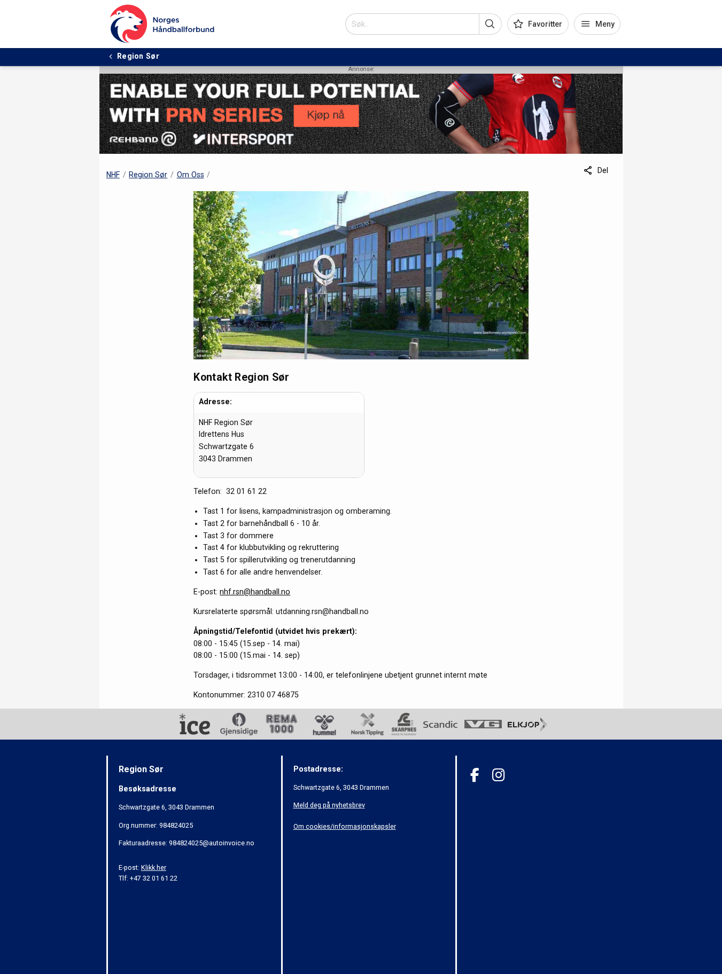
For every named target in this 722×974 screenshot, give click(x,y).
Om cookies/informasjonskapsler (344, 826)
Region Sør (148, 174)
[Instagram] (498, 775)
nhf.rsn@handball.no (255, 591)
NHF (113, 174)
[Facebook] (475, 775)
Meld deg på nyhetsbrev (329, 805)
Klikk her (153, 867)
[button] (490, 24)
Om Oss (190, 174)
